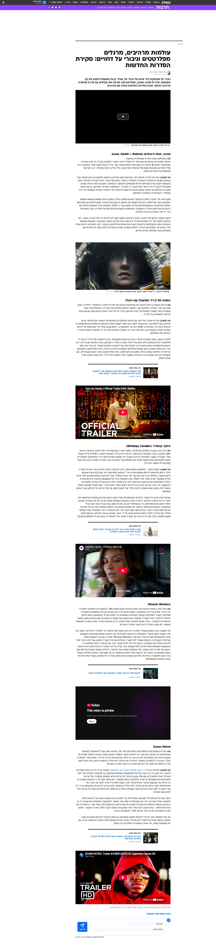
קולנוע (130, 8)
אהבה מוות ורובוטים (163, 907)
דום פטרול (151, 907)
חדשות (157, 2)
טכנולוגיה (84, 2)
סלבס (123, 2)
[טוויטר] (52, 7)
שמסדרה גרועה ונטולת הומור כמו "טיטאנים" (130, 770)
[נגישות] (3, 2)
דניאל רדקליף (122, 907)
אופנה (75, 2)
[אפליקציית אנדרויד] (59, 7)
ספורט (148, 2)
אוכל (110, 2)
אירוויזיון (143, 8)
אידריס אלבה (141, 907)
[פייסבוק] (48, 7)
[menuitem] (155, 2)
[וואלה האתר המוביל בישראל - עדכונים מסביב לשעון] (166, 2)
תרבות (131, 2)
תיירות (93, 2)
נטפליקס (113, 907)
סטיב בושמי (132, 907)
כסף (116, 2)
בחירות (140, 2)
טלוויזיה (151, 8)
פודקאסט (111, 8)
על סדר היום (121, 8)
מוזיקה (136, 8)
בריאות (102, 2)
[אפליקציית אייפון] (56, 7)
